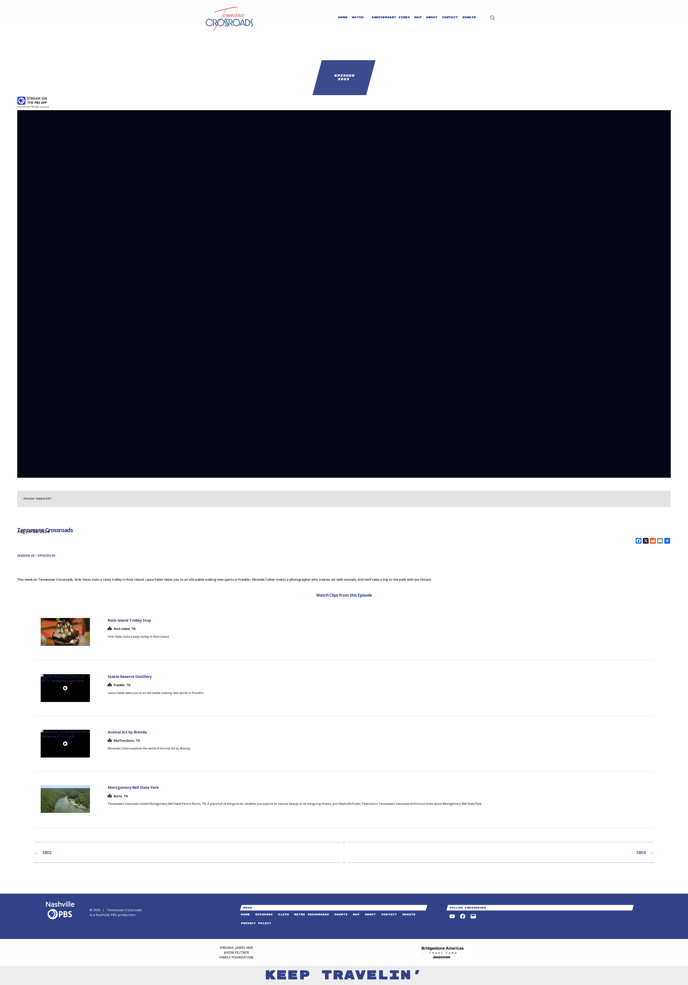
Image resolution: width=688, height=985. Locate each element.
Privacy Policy (256, 923)
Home (342, 17)
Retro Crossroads (311, 914)
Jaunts (340, 914)
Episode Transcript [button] (37, 498)
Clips (283, 914)
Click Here (44, 106)
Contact (450, 17)
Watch (357, 17)
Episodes (264, 914)
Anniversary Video (391, 17)
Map (418, 17)
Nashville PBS (106, 915)
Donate (469, 17)
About (432, 17)
